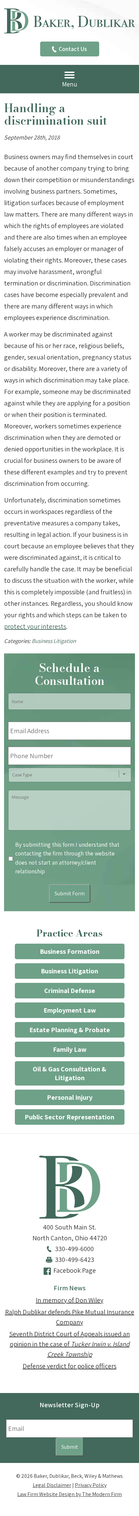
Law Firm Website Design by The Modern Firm (69, 1494)
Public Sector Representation (69, 1117)
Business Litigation (54, 641)
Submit (69, 1446)
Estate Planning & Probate (69, 1029)
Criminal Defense (69, 990)
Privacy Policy (91, 1485)
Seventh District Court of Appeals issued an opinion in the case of (69, 1344)
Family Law (69, 1049)
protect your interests (35, 626)
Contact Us (73, 49)
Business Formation (70, 951)
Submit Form (70, 893)
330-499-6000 (74, 1248)
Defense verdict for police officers (69, 1366)
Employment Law (70, 1010)
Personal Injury (69, 1097)
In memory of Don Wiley (69, 1300)
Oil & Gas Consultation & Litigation (69, 1073)
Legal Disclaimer (52, 1485)
